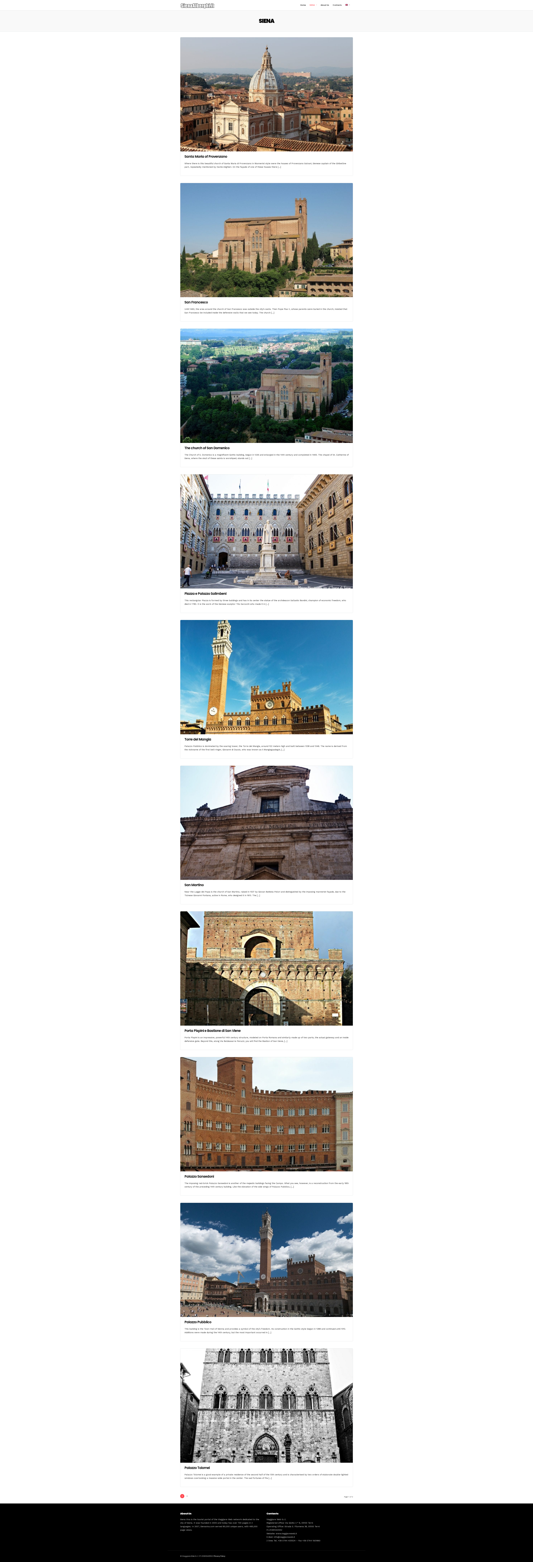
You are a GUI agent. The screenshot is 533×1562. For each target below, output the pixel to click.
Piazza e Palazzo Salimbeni (205, 593)
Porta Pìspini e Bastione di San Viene (212, 1030)
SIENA (312, 5)
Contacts (337, 5)
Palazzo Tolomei (197, 1467)
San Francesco (196, 302)
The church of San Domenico (206, 448)
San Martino (194, 885)
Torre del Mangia (197, 739)
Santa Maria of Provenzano (205, 156)
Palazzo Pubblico (197, 1322)
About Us (325, 5)
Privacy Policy (219, 1556)
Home (303, 5)
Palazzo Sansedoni (199, 1176)
